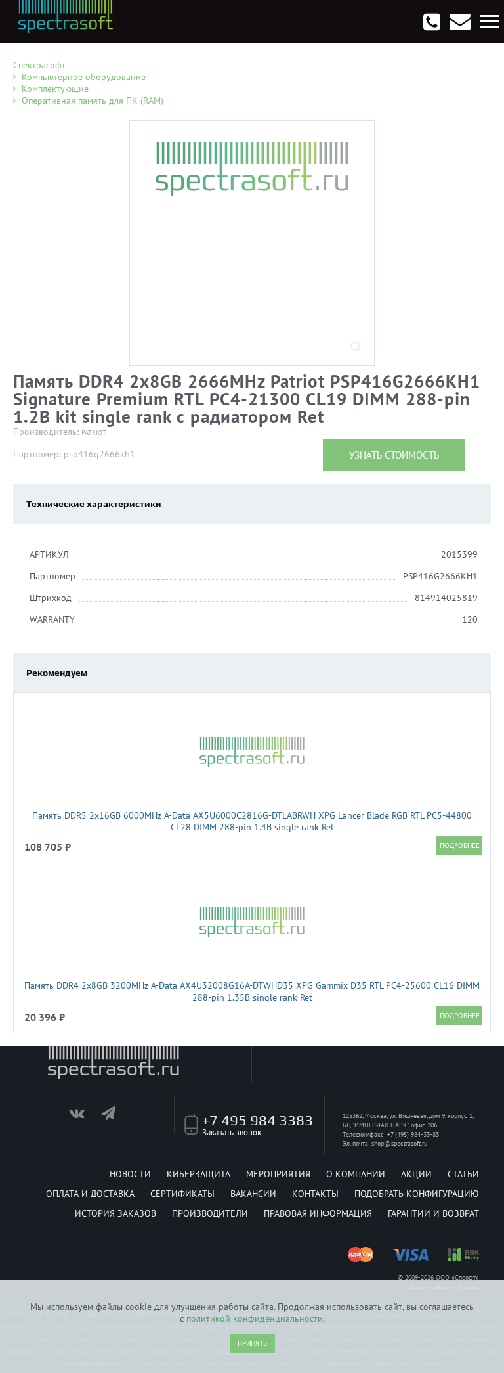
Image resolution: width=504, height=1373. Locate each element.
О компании (355, 1174)
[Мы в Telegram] (116, 1116)
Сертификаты (182, 1194)
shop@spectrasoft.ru (399, 1143)
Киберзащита (198, 1174)
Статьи (463, 1174)
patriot (93, 432)
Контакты (315, 1194)
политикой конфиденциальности (254, 1318)
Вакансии (253, 1194)
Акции (416, 1174)
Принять (252, 1343)
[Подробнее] (459, 845)
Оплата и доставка (90, 1194)
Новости (130, 1174)
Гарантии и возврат (433, 1213)
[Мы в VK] (83, 1116)
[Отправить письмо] (460, 21)
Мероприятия (278, 1174)
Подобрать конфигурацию (416, 1194)
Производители (210, 1213)
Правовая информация (318, 1213)
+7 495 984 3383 (257, 1120)
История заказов (115, 1213)
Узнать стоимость (394, 455)
